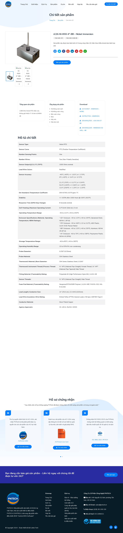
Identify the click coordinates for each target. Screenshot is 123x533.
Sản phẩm (53, 4)
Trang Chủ (24, 4)
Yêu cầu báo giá (91, 4)
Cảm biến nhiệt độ (71, 38)
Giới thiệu (34, 4)
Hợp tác (80, 4)
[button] (60, 456)
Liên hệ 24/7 (112, 4)
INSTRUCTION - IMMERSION (90, 116)
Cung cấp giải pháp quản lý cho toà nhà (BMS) (70, 508)
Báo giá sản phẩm (62, 62)
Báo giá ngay (111, 475)
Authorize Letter (23, 441)
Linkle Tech (34, 528)
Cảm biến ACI (59, 38)
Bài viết (71, 4)
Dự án (63, 4)
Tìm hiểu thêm (24, 447)
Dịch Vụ (44, 4)
